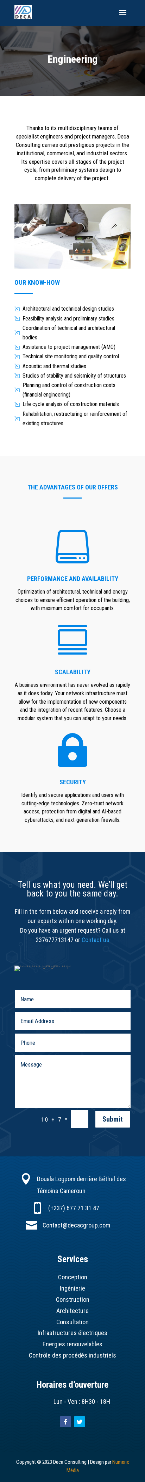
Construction (72, 1299)
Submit (112, 1119)
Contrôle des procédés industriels (72, 1355)
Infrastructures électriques (72, 1332)
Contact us (95, 939)
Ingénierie (72, 1288)
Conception (72, 1277)
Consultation (72, 1322)
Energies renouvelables (72, 1344)
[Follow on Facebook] (65, 1421)
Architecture (72, 1310)
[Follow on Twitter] (79, 1421)
